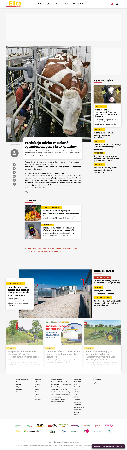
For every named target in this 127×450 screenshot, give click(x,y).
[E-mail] (14, 176)
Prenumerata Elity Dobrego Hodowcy (61, 382)
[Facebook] (14, 164)
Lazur (75, 394)
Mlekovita (76, 389)
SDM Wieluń (77, 409)
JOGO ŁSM (77, 387)
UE (25, 249)
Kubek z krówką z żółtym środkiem (60, 394)
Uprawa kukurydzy (56, 397)
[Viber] (14, 184)
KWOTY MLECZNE (48, 249)
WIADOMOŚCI (56, 252)
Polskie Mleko (78, 382)
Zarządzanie (48, 4)
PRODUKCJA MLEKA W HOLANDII (66, 249)
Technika (81, 4)
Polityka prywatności (21, 387)
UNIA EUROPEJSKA (34, 249)
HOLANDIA (28, 252)
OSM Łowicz (77, 402)
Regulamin (19, 389)
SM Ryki (76, 412)
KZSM (75, 384)
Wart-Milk (76, 414)
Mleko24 (39, 4)
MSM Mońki (77, 392)
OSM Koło (77, 399)
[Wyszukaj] (117, 4)
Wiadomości (29, 4)
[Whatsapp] (14, 180)
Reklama (18, 384)
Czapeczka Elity (55, 387)
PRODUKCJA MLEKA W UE (42, 252)
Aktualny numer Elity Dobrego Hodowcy (61, 384)
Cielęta (73, 4)
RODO (17, 392)
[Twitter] (14, 168)
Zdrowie (57, 4)
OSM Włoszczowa (79, 407)
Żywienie (66, 4)
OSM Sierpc (77, 404)
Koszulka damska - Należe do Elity (60, 392)
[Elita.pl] (13, 4)
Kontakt (18, 382)
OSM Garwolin (78, 397)
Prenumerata (90, 4)
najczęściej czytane (104, 80)
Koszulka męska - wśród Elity (59, 389)
